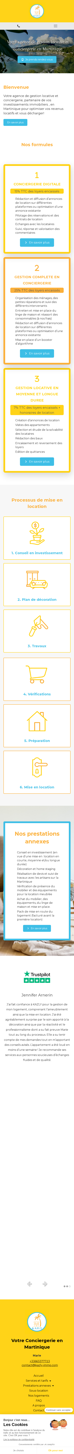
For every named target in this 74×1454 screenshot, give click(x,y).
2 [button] (67, 1286)
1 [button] (64, 1286)
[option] (37, 1134)
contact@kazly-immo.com (40, 1365)
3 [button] (70, 1286)
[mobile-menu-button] (55, 26)
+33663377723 (40, 1361)
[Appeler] (18, 26)
